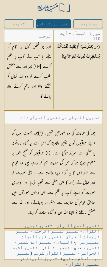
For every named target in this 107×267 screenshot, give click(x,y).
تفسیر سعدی (87, 247)
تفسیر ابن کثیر (34, 242)
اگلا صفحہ (19, 24)
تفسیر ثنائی (55, 247)
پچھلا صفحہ (88, 24)
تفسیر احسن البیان (78, 225)
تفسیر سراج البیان (78, 242)
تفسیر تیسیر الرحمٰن (56, 231)
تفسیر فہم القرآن (41, 236)
